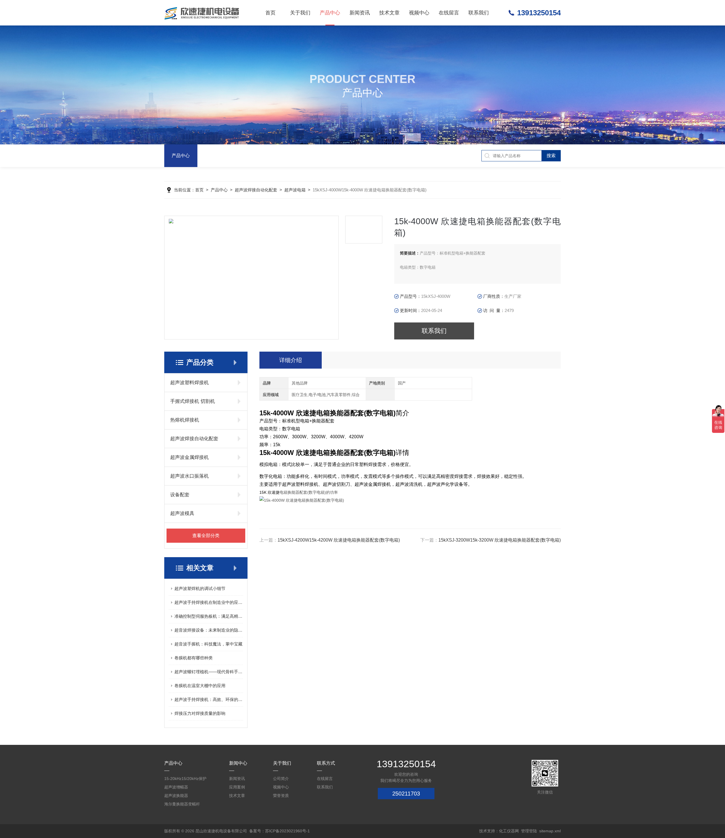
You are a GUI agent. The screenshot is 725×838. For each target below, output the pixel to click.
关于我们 (300, 13)
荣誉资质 (281, 795)
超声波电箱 (295, 189)
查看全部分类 (205, 535)
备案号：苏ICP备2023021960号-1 (279, 831)
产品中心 (330, 13)
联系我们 (478, 13)
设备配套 (179, 494)
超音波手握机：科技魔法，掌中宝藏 (208, 644)
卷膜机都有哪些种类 (193, 657)
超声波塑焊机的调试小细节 (199, 588)
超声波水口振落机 (189, 476)
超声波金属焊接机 (189, 457)
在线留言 (449, 13)
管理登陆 (529, 831)
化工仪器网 (509, 831)
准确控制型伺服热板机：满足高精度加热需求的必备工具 (208, 616)
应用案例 (237, 787)
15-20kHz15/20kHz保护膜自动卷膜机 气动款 (185, 779)
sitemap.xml (550, 831)
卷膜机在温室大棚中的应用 (199, 685)
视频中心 (419, 13)
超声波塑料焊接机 (189, 382)
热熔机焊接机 (184, 420)
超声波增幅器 (176, 787)
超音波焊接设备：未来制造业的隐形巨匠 (208, 630)
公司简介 (281, 778)
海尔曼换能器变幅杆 (182, 804)
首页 (270, 13)
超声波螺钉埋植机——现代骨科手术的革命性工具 (208, 671)
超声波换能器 (176, 795)
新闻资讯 (359, 13)
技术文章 (389, 13)
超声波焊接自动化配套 (256, 189)
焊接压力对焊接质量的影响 (199, 713)
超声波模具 (182, 513)
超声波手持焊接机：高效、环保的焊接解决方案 (208, 699)
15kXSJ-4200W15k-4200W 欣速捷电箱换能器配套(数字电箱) (339, 540)
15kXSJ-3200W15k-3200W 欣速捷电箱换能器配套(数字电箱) (499, 540)
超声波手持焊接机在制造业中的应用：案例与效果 (208, 602)
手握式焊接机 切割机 (192, 401)
